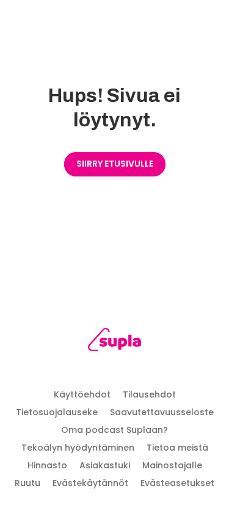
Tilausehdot (149, 394)
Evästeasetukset (177, 483)
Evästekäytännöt (90, 483)
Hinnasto (47, 465)
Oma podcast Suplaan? (114, 430)
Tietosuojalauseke (57, 412)
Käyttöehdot (82, 394)
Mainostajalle (172, 465)
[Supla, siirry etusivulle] (114, 341)
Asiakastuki (104, 465)
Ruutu (27, 483)
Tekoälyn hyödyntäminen (77, 447)
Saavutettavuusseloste (162, 412)
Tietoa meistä (177, 447)
